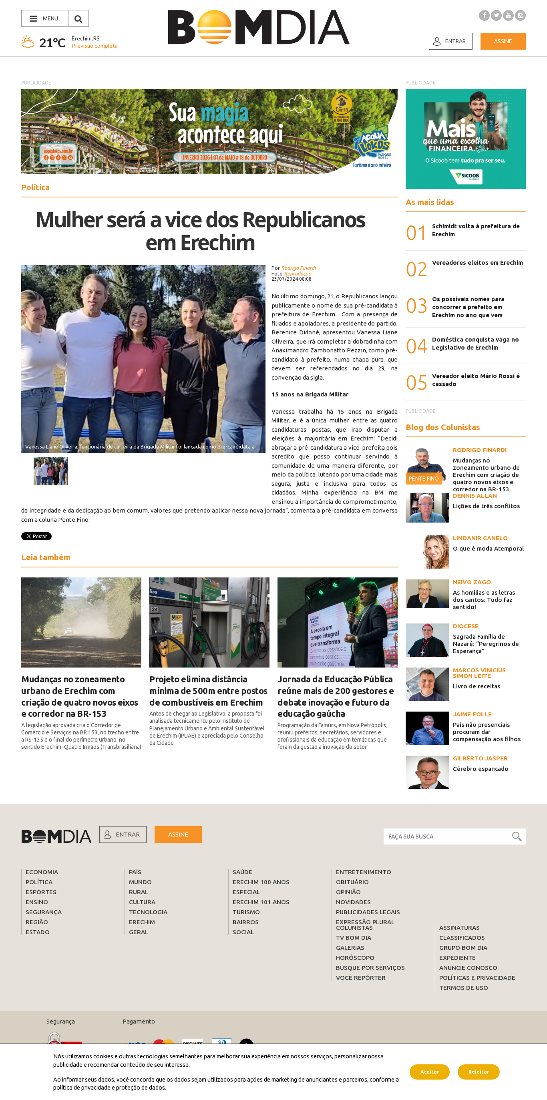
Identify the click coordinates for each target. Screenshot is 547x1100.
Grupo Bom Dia (463, 947)
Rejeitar (479, 1071)
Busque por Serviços (370, 967)
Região (37, 922)
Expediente (457, 957)
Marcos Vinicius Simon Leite (479, 673)
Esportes (41, 892)
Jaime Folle (472, 714)
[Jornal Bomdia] (259, 27)
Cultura (142, 902)
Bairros (246, 922)
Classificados (462, 937)
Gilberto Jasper (480, 758)
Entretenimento (363, 872)
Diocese (466, 626)
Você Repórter (361, 977)
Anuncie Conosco (468, 967)
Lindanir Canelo (480, 538)
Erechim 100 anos (261, 882)
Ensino (37, 902)
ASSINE (178, 834)
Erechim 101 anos (261, 902)
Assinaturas (459, 927)
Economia (42, 872)
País (135, 872)
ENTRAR (128, 834)
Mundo (140, 882)
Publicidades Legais (368, 912)
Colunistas (354, 927)
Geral (138, 932)
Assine (503, 41)
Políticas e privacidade (477, 977)
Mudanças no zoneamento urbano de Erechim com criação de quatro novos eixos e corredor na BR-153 (79, 696)
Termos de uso (463, 987)
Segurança (44, 912)
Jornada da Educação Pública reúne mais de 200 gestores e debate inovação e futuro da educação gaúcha (336, 696)
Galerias (350, 947)
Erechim (142, 922)
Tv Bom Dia (353, 937)
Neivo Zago (472, 582)
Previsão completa (95, 45)
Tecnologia (148, 912)
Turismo (246, 912)
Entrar (455, 41)
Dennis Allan (475, 495)
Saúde (242, 872)
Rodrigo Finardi (480, 449)
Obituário (352, 882)
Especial (246, 892)
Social (243, 932)
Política (39, 882)
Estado (38, 932)
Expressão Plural (365, 922)
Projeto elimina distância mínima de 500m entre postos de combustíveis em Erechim (208, 690)
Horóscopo (355, 957)
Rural (138, 892)
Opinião (348, 892)
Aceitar (429, 1071)
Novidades (353, 902)
